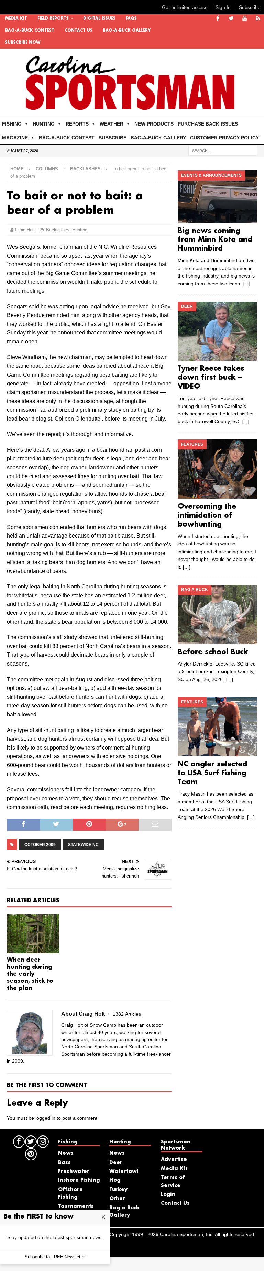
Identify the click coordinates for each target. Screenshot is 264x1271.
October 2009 (40, 844)
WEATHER (111, 124)
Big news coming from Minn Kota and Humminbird (215, 239)
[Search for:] (222, 150)
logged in (45, 1118)
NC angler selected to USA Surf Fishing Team (212, 773)
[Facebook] (218, 19)
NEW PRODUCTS (154, 124)
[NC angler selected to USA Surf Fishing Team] (217, 726)
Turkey (118, 1189)
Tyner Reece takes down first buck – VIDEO (211, 377)
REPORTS (77, 124)
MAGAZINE (15, 137)
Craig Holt (25, 229)
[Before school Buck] (217, 614)
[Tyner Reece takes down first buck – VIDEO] (217, 331)
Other (117, 1198)
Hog (114, 1180)
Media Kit (16, 18)
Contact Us (78, 30)
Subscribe (250, 7)
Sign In (223, 7)
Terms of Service (173, 1181)
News (66, 1153)
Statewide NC (83, 844)
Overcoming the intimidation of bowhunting (207, 515)
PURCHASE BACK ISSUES (208, 124)
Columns (47, 169)
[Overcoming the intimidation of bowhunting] (217, 469)
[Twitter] (231, 19)
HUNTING (44, 124)
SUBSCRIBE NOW (22, 42)
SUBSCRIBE (112, 137)
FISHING (12, 124)
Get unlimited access (184, 7)
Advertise (174, 1159)
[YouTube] (245, 19)
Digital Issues (99, 18)
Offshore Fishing (70, 1193)
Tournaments (76, 1206)
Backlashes (57, 229)
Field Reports (53, 18)
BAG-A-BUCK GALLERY (127, 30)
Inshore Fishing (79, 1180)
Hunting (79, 229)
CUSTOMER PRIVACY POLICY (224, 137)
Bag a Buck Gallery (124, 1211)
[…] (246, 283)
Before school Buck (213, 652)
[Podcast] (258, 19)
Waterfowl (124, 1171)
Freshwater (73, 1171)
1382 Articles (127, 1014)
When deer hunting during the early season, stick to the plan (30, 974)
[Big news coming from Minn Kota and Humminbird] (217, 196)
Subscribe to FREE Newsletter (55, 1256)
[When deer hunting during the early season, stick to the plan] (33, 933)
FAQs (131, 18)
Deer (115, 1162)
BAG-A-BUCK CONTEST (29, 30)
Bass (64, 1162)
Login (168, 1194)
